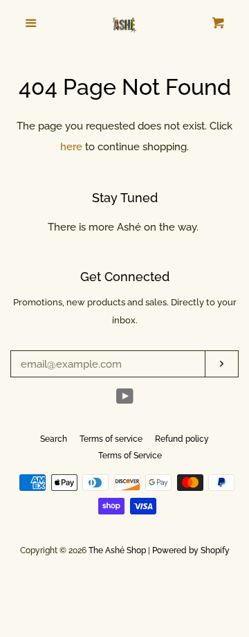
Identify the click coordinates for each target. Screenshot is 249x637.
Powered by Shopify (191, 550)
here (71, 147)
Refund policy (182, 439)
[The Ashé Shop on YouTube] (124, 399)
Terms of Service (130, 455)
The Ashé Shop (117, 550)
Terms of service (111, 439)
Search (53, 439)
